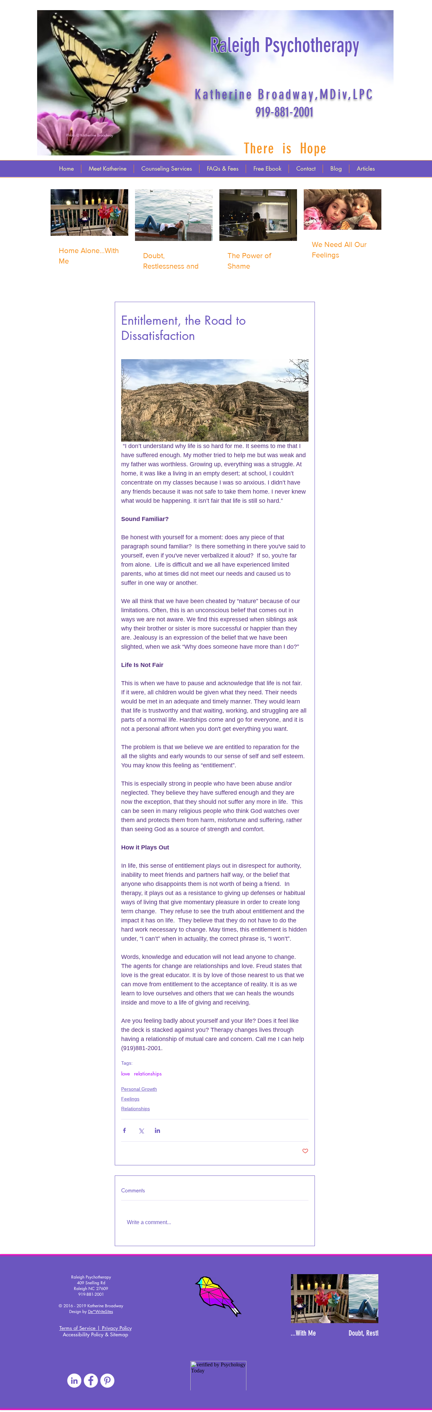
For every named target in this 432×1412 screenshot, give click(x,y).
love (125, 1074)
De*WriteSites (100, 1311)
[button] (89, 135)
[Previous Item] (302, 1298)
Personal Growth (139, 1089)
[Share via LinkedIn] (157, 1130)
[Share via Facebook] (124, 1130)
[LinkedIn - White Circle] (74, 1380)
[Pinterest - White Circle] (107, 1380)
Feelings (130, 1098)
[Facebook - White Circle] (91, 1380)
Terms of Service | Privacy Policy (95, 1328)
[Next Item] (367, 1298)
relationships (148, 1074)
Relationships (135, 1108)
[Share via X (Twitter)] (141, 1130)
